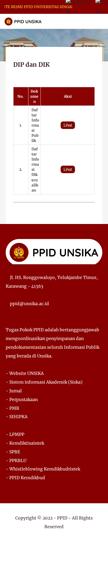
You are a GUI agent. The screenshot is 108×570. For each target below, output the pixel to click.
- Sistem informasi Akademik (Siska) (44, 382)
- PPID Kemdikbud (25, 477)
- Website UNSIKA (25, 373)
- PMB (12, 408)
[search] (83, 21)
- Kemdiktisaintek (25, 443)
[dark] (93, 21)
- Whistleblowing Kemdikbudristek (43, 469)
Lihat (68, 125)
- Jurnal (14, 391)
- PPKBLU (16, 460)
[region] (54, 137)
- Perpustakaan (22, 399)
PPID (62, 518)
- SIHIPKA (17, 416)
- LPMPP (15, 434)
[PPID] (23, 21)
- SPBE (13, 452)
